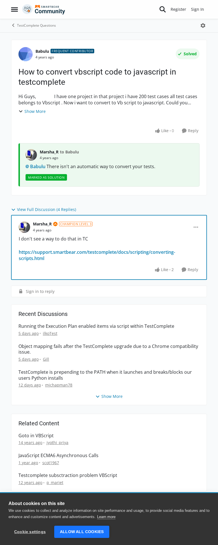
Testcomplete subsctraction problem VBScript (67, 475)
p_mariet (55, 482)
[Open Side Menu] (14, 9)
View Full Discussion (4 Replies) (46, 209)
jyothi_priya (57, 442)
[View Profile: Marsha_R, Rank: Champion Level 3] (24, 227)
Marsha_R (49, 152)
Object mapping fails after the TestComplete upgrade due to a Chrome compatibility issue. (108, 349)
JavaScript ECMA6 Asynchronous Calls (58, 456)
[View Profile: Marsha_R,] (31, 154)
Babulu (42, 51)
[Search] (162, 9)
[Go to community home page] (43, 9)
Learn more (106, 517)
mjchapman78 (58, 385)
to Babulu (69, 152)
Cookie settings (30, 532)
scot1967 (50, 462)
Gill (46, 359)
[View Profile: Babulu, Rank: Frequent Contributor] (25, 54)
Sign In (197, 9)
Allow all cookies (82, 532)
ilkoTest (50, 333)
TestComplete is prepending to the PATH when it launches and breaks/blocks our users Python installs (105, 375)
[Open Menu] (203, 25)
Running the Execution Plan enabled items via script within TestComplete (96, 326)
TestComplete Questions (36, 25)
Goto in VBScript (36, 436)
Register (178, 9)
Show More (35, 111)
